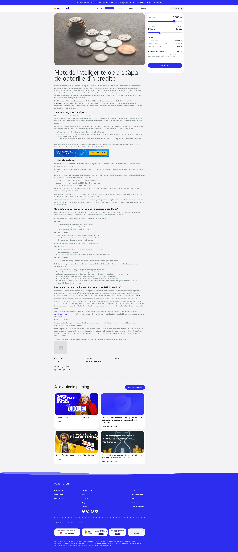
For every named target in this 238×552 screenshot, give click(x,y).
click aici (158, 3)
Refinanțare (58, 498)
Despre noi (131, 8)
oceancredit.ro (136, 296)
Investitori (135, 503)
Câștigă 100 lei (87, 490)
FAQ (83, 494)
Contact (144, 8)
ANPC (134, 498)
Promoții (59, 421)
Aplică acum (165, 65)
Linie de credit (59, 490)
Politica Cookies (137, 494)
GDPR (134, 490)
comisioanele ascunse (61, 314)
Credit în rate (58, 494)
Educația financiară (109, 426)
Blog (120, 8)
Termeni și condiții (138, 507)
